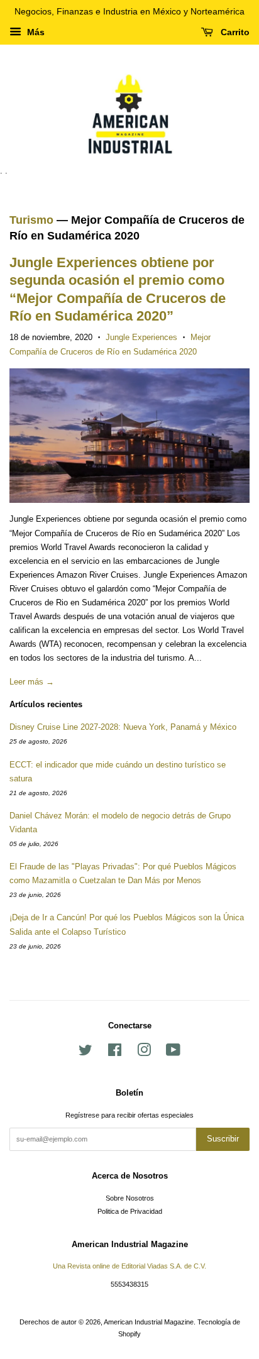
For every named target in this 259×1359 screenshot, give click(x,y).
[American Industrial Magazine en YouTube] (173, 1053)
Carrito (234, 32)
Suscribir (223, 1138)
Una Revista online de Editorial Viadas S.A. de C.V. (129, 1266)
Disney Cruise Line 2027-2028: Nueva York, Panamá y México (122, 727)
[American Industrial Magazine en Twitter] (85, 1053)
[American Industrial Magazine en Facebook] (114, 1053)
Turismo (31, 220)
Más (35, 32)
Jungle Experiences (141, 337)
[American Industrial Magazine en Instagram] (144, 1053)
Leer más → (31, 681)
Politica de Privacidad (129, 1211)
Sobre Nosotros (130, 1198)
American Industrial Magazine (149, 1322)
